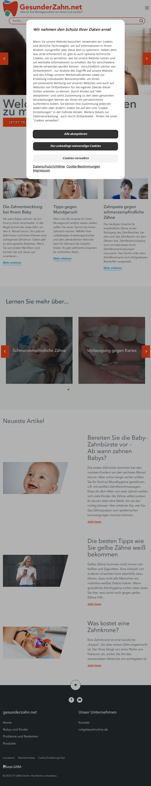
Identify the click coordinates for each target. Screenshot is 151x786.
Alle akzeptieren (75, 134)
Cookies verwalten (76, 158)
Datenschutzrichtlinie (49, 166)
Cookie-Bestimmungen (83, 166)
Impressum (41, 170)
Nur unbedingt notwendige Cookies (75, 146)
